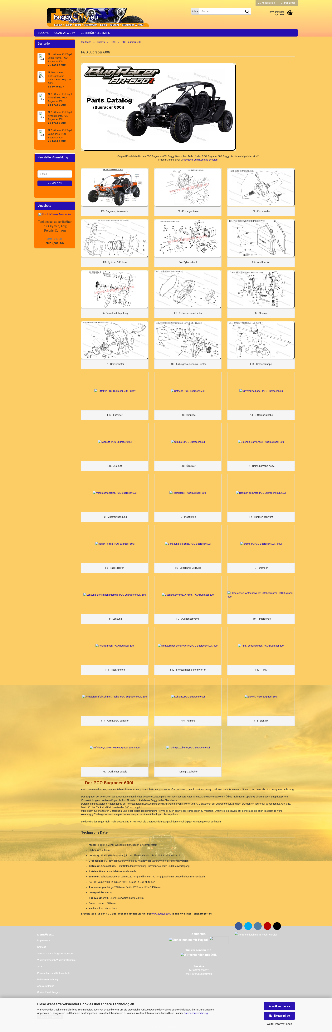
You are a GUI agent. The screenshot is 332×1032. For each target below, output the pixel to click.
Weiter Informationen (279, 1023)
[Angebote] (71, 206)
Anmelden (55, 183)
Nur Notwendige (279, 1015)
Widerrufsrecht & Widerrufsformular (56, 960)
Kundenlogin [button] (268, 3)
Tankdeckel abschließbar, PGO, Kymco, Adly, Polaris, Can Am (55, 226)
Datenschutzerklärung (196, 1013)
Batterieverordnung (47, 979)
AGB (39, 966)
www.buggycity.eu (161, 913)
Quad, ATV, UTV (64, 33)
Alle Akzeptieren (279, 1006)
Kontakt (41, 946)
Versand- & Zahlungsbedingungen (55, 953)
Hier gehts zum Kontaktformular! (199, 159)
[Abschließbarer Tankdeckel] (54, 214)
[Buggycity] (111, 17)
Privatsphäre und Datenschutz (53, 973)
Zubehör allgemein (95, 33)
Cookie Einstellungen (48, 992)
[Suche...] (247, 11)
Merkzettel (289, 3)
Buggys (43, 33)
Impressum (43, 940)
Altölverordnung (45, 986)
